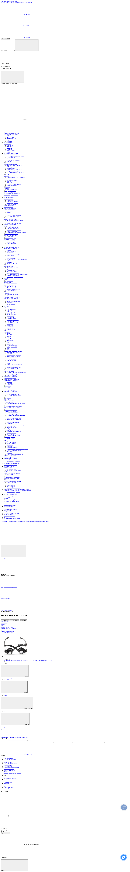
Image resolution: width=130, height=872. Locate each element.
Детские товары (8, 510)
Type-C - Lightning (11, 314)
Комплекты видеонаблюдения (14, 165)
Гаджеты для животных (10, 505)
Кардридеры (10, 348)
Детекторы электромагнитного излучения (17, 449)
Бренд (25, 692)
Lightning (9, 336)
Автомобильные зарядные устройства (16, 372)
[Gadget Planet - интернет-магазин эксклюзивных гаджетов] (8, 734)
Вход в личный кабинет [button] (10, 778)
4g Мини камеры (11, 137)
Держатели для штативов (13, 160)
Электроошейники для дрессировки (16, 177)
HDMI (8, 337)
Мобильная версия (28, 754)
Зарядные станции (11, 375)
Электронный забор (12, 180)
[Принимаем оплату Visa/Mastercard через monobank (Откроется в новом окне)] (14, 737)
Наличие (26, 676)
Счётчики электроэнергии (13, 260)
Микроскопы (10, 211)
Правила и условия (44, 521)
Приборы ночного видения (14, 215)
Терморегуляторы (11, 286)
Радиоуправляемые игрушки (14, 223)
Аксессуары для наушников (14, 395)
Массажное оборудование (13, 492)
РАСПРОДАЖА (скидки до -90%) (12, 518)
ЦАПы (8, 152)
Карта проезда (4, 858)
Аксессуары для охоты (12, 203)
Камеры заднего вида (12, 414)
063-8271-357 (26, 14)
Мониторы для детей (12, 427)
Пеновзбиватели (11, 270)
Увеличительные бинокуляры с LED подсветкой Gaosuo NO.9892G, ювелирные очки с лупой (28, 660)
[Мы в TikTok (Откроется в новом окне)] (12, 544)
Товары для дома (8, 507)
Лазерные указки (11, 240)
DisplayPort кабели (11, 318)
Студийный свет (11, 157)
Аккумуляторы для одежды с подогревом (17, 232)
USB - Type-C (10, 310)
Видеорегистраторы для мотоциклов (16, 416)
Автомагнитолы (11, 426)
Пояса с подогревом (12, 231)
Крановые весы (11, 485)
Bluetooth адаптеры (11, 360)
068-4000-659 (26, 25)
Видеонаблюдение (11, 251)
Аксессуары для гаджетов (10, 509)
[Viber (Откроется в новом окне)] (79, 532)
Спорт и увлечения (8, 506)
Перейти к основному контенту (9, 1)
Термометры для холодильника (15, 277)
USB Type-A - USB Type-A (13, 322)
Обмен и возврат (17, 521)
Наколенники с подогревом (14, 230)
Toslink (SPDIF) (11, 329)
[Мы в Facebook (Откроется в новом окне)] (34, 532)
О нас (2, 521)
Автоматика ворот (11, 258)
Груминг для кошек (12, 189)
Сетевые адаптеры (11, 359)
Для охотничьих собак (12, 201)
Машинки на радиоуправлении (15, 220)
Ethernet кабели (10, 328)
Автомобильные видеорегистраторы (16, 415)
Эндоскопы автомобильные (14, 431)
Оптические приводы (12, 365)
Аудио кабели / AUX (12, 321)
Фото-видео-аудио (8, 503)
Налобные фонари (11, 243)
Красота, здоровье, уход (10, 516)
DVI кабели (10, 326)
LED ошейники (11, 183)
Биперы (9, 181)
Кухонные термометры (12, 267)
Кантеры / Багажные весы (13, 275)
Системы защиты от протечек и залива (17, 259)
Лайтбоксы (9, 161)
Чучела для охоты (11, 204)
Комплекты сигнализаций (13, 254)
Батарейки (9, 382)
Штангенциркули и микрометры (15, 454)
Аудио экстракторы (12, 361)
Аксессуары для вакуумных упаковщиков (17, 274)
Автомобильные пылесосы (13, 435)
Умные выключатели (12, 263)
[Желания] (65, 89)
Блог (38, 521)
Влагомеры (9, 446)
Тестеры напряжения (12, 443)
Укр (5, 558)
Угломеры (9, 451)
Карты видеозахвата (12, 357)
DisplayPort (9, 338)
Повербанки (10, 384)
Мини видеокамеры (12, 138)
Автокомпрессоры (11, 433)
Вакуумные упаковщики (13, 273)
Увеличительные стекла (13, 213)
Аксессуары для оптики (13, 216)
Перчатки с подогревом (13, 228)
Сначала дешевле (15, 620)
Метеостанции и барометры (14, 287)
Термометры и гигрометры (13, 289)
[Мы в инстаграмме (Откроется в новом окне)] (12, 532)
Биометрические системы (13, 256)
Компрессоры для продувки (14, 367)
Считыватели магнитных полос (15, 475)
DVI (8, 343)
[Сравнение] (12, 76)
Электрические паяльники (13, 461)
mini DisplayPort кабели (13, 320)
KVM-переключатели (12, 368)
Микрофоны (10, 146)
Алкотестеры (10, 423)
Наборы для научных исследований (16, 403)
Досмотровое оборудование (14, 470)
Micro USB (9, 334)
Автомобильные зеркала (13, 422)
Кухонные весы (11, 269)
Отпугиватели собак (12, 185)
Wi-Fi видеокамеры (11, 166)
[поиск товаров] (27, 45)
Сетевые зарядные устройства (14, 374)
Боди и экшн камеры (12, 140)
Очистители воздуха (12, 290)
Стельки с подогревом (12, 227)
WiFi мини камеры (11, 135)
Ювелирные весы (11, 482)
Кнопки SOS (10, 262)
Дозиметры (9, 453)
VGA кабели (10, 324)
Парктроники (10, 420)
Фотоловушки (10, 200)
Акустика (9, 149)
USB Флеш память (11, 390)
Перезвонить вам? (5, 38)
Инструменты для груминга (14, 184)
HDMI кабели (10, 317)
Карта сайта (7, 789)
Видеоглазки (10, 302)
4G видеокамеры (11, 168)
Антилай (9, 178)
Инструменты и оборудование (11, 513)
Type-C (8, 333)
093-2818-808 (26, 37)
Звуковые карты (11, 150)
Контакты (24, 521)
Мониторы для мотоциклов (14, 419)
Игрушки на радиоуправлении (14, 404)
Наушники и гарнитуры (13, 394)
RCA (8, 349)
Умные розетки (10, 252)
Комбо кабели (10, 316)
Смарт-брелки (10, 255)
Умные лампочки (11, 295)
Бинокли (9, 212)
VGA (8, 341)
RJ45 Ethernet (10, 344)
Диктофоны (10, 145)
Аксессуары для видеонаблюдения (15, 172)
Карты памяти (10, 388)
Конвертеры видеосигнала (13, 356)
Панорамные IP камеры (13, 171)
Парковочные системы (12, 412)
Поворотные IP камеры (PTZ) (14, 169)
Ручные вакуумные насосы (14, 434)
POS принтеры (10, 474)
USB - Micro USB (11, 309)
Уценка (5, 517)
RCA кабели (10, 325)
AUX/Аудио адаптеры (12, 345)
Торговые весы (10, 484)
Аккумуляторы (10, 383)
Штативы (9, 158)
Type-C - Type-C (11, 313)
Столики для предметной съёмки (15, 156)
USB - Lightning (11, 312)
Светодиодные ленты (12, 294)
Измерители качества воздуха (14, 450)
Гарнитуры (9, 148)
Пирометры (10, 445)
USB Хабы (9, 353)
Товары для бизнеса (9, 514)
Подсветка (26, 724)
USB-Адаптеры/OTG (12, 347)
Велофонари (10, 236)
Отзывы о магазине (32, 521)
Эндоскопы (9, 141)
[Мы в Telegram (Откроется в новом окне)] (102, 532)
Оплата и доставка (8, 521)
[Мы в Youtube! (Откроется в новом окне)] (57, 532)
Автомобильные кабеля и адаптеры (16, 424)
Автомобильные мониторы (14, 418)
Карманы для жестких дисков (14, 364)
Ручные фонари (11, 242)
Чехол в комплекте (28, 708)
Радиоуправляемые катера (13, 221)
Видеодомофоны (11, 304)
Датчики (9, 250)
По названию (23, 620)
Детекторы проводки (12, 447)
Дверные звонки (11, 300)
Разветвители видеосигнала (14, 355)
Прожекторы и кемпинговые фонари (16, 244)
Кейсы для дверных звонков (14, 301)
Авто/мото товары (8, 512)
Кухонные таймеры (12, 271)
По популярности (5, 620)
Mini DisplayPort (11, 340)
